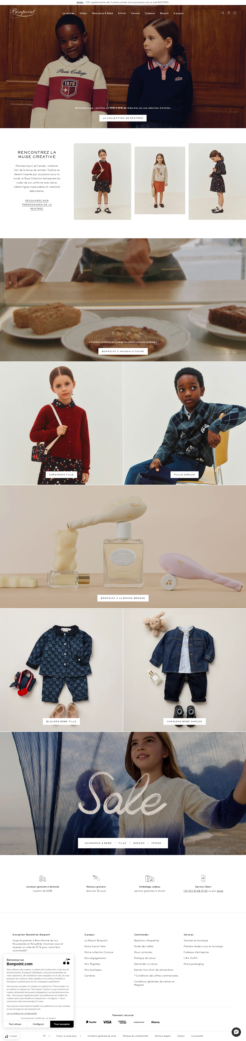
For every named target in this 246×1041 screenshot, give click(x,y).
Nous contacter (143, 952)
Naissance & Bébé (102, 13)
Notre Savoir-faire (95, 946)
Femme (135, 13)
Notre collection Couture (99, 952)
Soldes (83, 13)
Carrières (90, 976)
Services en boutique (196, 940)
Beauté (164, 13)
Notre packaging (193, 964)
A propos (179, 13)
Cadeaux (150, 13)
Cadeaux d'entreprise (196, 952)
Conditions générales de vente (102, 1036)
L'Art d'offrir (191, 958)
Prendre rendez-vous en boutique (203, 946)
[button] (222, 13)
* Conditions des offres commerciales (156, 976)
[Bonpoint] (22, 13)
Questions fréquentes (146, 940)
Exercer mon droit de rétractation (154, 970)
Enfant (122, 13)
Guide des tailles (144, 946)
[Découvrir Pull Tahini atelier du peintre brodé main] (160, 180)
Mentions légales (163, 1036)
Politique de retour (145, 958)
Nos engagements (95, 958)
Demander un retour (146, 964)
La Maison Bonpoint (96, 940)
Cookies (181, 1036)
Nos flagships (92, 964)
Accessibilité (197, 1036)
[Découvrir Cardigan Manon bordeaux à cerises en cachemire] (102, 181)
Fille (122, 843)
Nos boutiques (93, 970)
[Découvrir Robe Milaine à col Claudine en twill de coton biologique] (217, 181)
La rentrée (68, 13)
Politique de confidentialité (135, 1036)
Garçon (139, 843)
